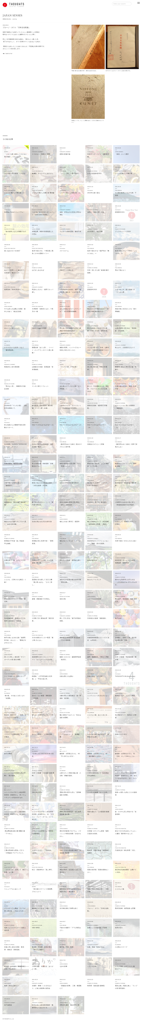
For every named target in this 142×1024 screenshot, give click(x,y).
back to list (9, 53)
